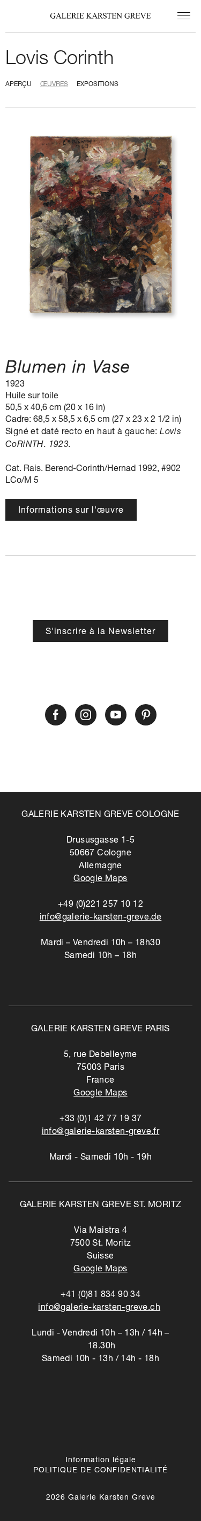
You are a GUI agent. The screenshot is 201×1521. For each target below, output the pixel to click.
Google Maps (100, 879)
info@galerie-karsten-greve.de (101, 918)
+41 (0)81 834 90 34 (101, 1295)
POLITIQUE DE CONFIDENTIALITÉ (100, 1470)
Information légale (100, 1460)
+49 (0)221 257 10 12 (100, 905)
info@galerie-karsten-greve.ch (99, 1308)
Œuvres (54, 84)
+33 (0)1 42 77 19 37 (100, 1119)
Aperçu (18, 84)
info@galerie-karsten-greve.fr (101, 1132)
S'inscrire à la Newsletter (100, 632)
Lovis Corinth (59, 60)
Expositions (97, 84)
